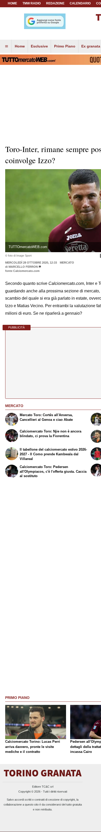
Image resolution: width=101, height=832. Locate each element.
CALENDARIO (80, 3)
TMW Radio (32, 3)
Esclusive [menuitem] (39, 46)
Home (12, 3)
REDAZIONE (55, 3)
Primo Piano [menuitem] (64, 46)
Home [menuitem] (20, 46)
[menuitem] (6, 46)
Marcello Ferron (23, 266)
